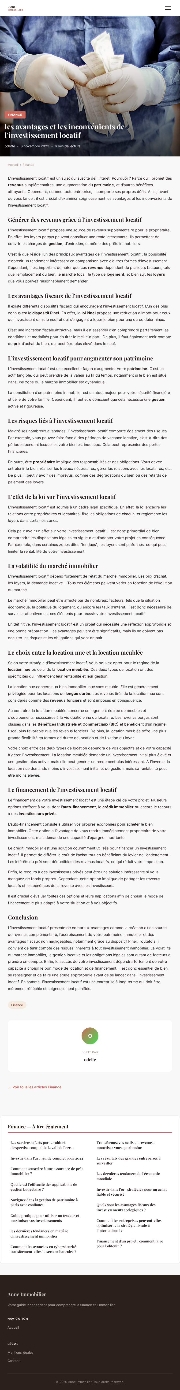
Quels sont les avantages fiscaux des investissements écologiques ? (126, 1207)
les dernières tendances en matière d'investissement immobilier (39, 1233)
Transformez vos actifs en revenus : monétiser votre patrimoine (125, 1145)
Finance (15, 114)
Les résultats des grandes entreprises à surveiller (129, 1160)
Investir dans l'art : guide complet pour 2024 (47, 1158)
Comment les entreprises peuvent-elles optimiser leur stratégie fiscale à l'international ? (129, 1225)
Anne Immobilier (27, 1294)
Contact (14, 1361)
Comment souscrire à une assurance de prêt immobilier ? (47, 1171)
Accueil (13, 165)
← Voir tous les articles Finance (34, 1087)
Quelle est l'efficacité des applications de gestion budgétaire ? (44, 1187)
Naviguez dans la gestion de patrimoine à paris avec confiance (44, 1202)
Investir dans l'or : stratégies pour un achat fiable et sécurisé (132, 1192)
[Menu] (167, 8)
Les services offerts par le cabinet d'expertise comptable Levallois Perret (42, 1145)
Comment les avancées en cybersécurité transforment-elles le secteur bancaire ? (43, 1249)
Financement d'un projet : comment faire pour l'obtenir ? (130, 1243)
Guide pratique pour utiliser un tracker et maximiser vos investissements (45, 1218)
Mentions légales (20, 1352)
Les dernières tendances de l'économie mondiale (128, 1176)
